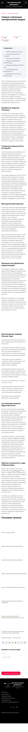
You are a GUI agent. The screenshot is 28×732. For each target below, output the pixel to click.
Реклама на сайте (6, 696)
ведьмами (16, 470)
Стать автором (5, 694)
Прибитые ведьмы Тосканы (14, 51)
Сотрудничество (6, 700)
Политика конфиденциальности (10, 702)
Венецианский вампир (13, 58)
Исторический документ (14, 3)
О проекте (4, 692)
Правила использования (8, 698)
